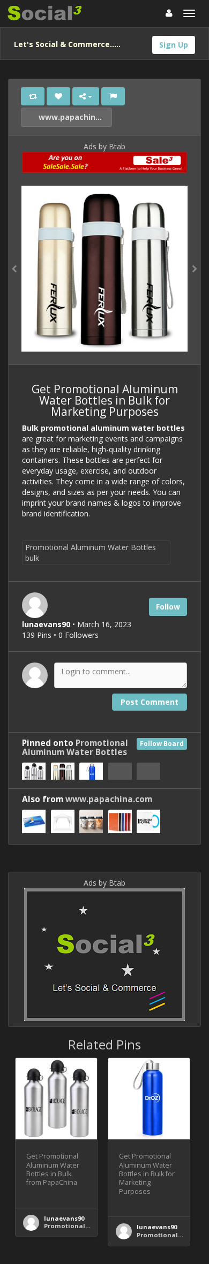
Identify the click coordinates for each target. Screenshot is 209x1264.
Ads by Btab (104, 146)
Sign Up (173, 45)
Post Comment (149, 702)
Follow (168, 606)
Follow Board (162, 743)
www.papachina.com (74, 117)
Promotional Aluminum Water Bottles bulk (90, 552)
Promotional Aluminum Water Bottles (75, 747)
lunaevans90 (64, 1218)
